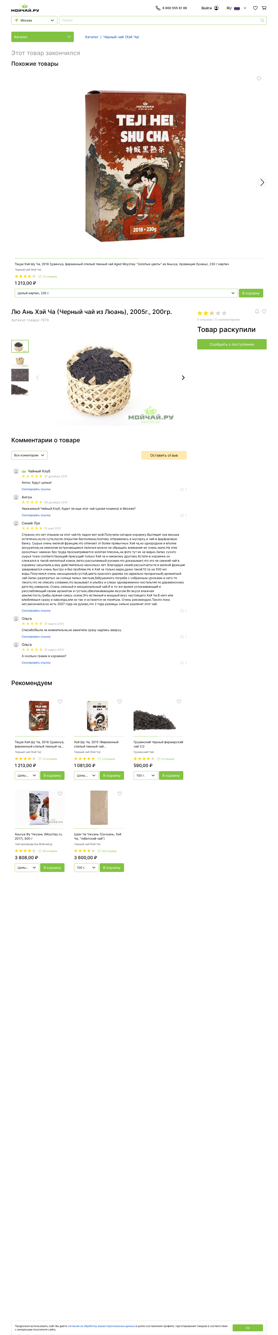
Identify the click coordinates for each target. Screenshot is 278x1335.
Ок (248, 1328)
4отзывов (108, 759)
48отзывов (50, 851)
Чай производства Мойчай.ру (34, 844)
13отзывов (50, 276)
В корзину (251, 293)
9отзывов (167, 759)
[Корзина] (264, 8)
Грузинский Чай (144, 752)
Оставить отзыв (164, 455)
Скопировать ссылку (36, 489)
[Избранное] (255, 8)
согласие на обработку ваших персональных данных (101, 1326)
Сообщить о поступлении (232, 344)
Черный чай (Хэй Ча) (28, 269)
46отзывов (109, 851)
